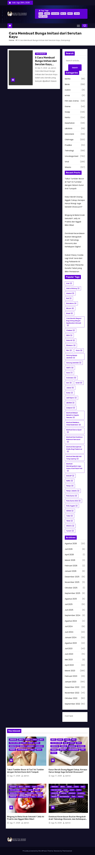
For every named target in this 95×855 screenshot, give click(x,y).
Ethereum (70, 345)
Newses (57, 851)
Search (75, 67)
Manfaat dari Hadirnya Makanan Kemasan (74, 439)
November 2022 (72, 692)
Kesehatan (70, 123)
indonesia (55, 14)
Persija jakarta (72, 491)
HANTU (70, 14)
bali (68, 298)
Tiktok (69, 521)
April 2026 (69, 554)
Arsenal (70, 293)
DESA (69, 335)
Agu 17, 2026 (15, 776)
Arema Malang (72, 288)
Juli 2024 (69, 626)
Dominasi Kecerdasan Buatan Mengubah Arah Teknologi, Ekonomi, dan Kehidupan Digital (75, 240)
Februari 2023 (71, 676)
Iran (69, 383)
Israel (79, 383)
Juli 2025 (69, 604)
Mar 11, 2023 (43, 68)
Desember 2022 (72, 687)
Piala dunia (43, 16)
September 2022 (72, 703)
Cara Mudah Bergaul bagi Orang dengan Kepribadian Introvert (73, 321)
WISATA (70, 526)
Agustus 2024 (71, 621)
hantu (67, 117)
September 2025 (72, 593)
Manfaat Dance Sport (73, 431)
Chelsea (70, 330)
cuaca (67, 89)
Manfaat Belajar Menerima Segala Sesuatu (72, 415)
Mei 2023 (69, 659)
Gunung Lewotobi (73, 363)
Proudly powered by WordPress (35, 851)
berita (67, 78)
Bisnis (67, 84)
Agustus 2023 (71, 643)
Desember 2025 (72, 576)
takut (69, 516)
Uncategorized (41, 54)
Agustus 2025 (71, 598)
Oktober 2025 (71, 587)
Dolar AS (70, 340)
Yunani (70, 531)
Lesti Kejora (71, 398)
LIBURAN (68, 128)
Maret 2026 (70, 560)
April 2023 (69, 665)
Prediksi (68, 145)
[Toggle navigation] (78, 25)
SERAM (69, 511)
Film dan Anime (72, 101)
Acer (69, 283)
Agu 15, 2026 (56, 823)
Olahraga (69, 139)
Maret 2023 (70, 670)
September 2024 (72, 615)
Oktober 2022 (71, 698)
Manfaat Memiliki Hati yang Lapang (73, 457)
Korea (69, 393)
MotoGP (70, 476)
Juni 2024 (69, 632)
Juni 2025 (69, 610)
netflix (69, 481)
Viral (67, 161)
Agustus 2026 (71, 543)
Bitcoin (63, 14)
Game (67, 106)
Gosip (67, 112)
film (69, 350)
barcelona (71, 303)
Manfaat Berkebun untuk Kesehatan (73, 423)
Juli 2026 (69, 549)
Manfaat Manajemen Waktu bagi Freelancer (74, 449)
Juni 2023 (69, 654)
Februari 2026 (71, 565)
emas (67, 95)
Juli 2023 (68, 648)
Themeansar (67, 851)
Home (11, 40)
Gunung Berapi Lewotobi (71, 356)
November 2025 (72, 582)
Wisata (68, 167)
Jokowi (76, 14)
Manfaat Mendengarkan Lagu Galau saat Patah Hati (74, 467)
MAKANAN (69, 134)
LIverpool (70, 408)
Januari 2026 (70, 571)
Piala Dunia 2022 (73, 501)
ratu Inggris (72, 506)
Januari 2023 (70, 681)
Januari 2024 (70, 637)
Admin (53, 68)
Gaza (79, 350)
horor (41, 14)
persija (47, 14)
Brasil (69, 313)
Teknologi (69, 150)
